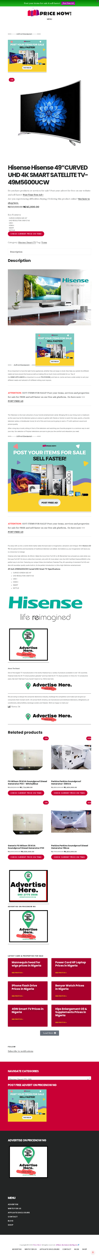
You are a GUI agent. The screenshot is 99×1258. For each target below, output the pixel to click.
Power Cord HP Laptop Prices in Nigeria (70, 963)
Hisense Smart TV (27, 242)
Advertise (13, 1204)
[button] (49, 1033)
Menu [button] (49, 19)
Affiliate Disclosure (19, 1212)
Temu (44, 242)
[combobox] (49, 1078)
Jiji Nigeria (73, 1245)
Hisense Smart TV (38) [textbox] (48, 1079)
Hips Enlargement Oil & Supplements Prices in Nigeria (71, 1012)
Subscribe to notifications (20, 1051)
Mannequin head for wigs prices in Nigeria (26, 963)
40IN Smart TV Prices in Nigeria (28, 1010)
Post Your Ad (68, 3)
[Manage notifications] (93, 1252)
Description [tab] (16, 251)
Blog (10, 1221)
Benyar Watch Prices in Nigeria (69, 987)
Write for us (14, 1208)
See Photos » (17, 973)
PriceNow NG (49, 12)
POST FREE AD (15, 401)
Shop (10, 1225)
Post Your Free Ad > (33, 194)
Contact (13, 1216)
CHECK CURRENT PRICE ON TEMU (26, 234)
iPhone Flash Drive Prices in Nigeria (24, 987)
